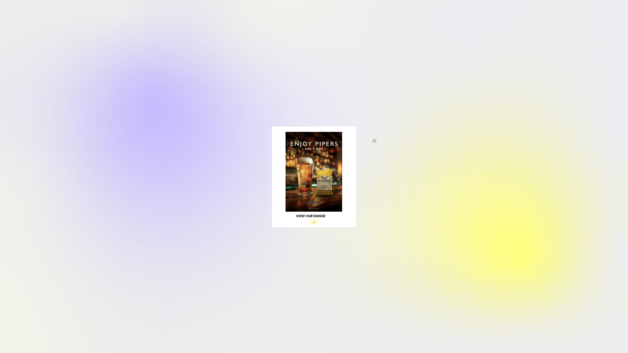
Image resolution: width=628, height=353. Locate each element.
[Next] (314, 222)
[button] (374, 141)
